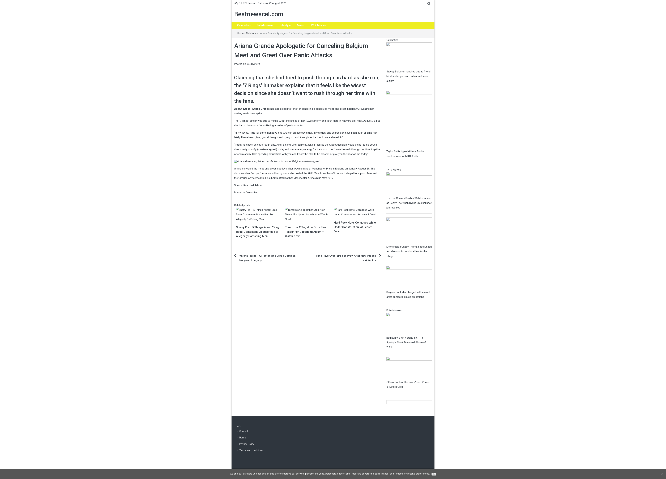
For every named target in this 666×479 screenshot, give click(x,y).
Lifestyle (285, 25)
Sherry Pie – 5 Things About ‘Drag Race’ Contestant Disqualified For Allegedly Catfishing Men (257, 232)
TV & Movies (318, 25)
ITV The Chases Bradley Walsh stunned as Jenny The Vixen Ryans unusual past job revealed (409, 203)
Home (240, 33)
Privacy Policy (246, 444)
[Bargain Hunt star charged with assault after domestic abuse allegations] (409, 277)
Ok (434, 474)
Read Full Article (253, 185)
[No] (661, 474)
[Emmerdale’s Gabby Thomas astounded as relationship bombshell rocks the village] (409, 230)
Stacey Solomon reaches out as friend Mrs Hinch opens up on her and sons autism (408, 76)
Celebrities (244, 25)
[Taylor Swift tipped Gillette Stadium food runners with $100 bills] (409, 119)
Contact (243, 431)
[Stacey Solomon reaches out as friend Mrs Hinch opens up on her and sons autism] (409, 55)
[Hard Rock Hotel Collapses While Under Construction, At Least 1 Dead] (356, 212)
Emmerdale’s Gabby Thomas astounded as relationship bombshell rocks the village (409, 251)
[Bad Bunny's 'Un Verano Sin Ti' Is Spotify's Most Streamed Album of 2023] (409, 324)
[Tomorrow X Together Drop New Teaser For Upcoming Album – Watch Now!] (307, 214)
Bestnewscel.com (258, 14)
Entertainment (265, 25)
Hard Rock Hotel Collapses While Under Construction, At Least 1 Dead (355, 227)
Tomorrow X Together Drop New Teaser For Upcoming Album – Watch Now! (305, 232)
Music (300, 25)
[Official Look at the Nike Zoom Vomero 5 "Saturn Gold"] (409, 368)
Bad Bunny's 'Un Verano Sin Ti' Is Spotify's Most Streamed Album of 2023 (406, 342)
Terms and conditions (251, 450)
